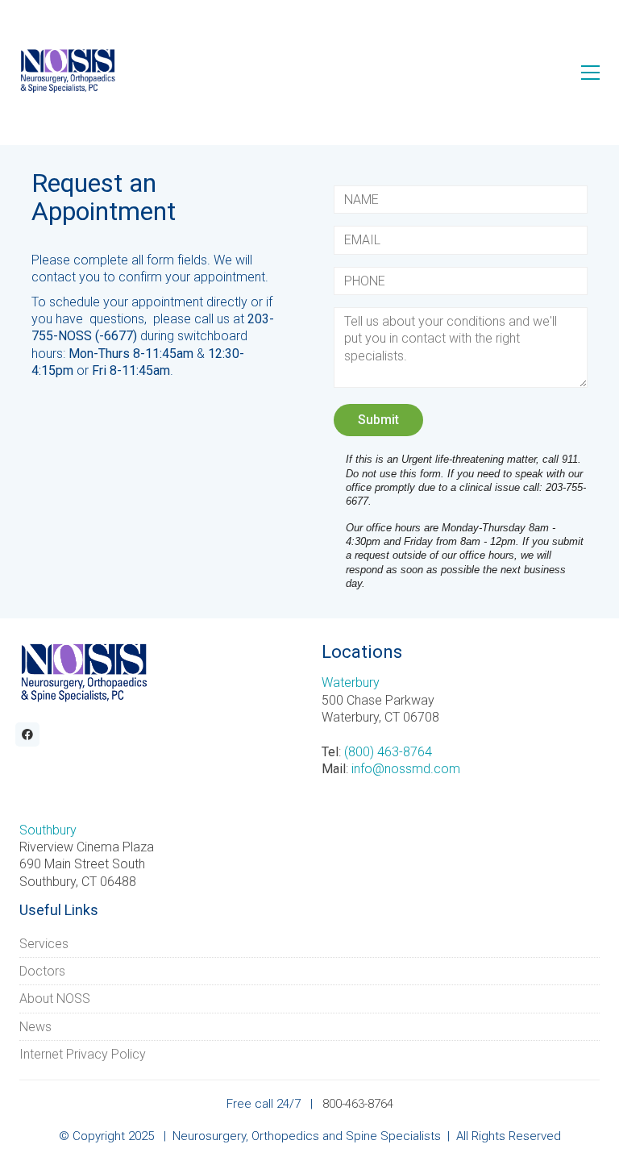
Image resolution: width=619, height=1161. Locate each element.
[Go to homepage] (67, 72)
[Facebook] (27, 734)
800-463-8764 (357, 1103)
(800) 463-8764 (388, 751)
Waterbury (351, 682)
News (35, 1026)
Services (44, 943)
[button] (590, 72)
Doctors (42, 971)
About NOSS (54, 998)
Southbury (48, 830)
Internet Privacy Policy (82, 1054)
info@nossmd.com (405, 768)
